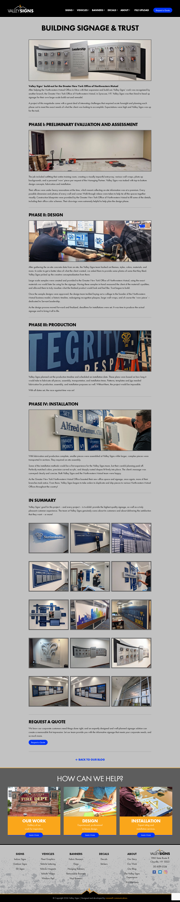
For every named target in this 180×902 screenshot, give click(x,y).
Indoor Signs (20, 859)
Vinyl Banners (76, 878)
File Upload (141, 10)
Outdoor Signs (20, 863)
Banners (97, 10)
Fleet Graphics (48, 859)
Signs (68, 10)
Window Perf (48, 878)
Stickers (104, 863)
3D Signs (20, 868)
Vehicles (82, 10)
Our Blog (132, 868)
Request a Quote (163, 10)
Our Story (132, 859)
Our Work (132, 863)
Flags (76, 863)
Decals (112, 10)
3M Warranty (132, 882)
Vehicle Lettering (48, 863)
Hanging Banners (76, 868)
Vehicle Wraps (48, 873)
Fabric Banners (76, 859)
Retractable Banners (76, 873)
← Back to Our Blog (90, 759)
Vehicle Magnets (48, 868)
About (124, 10)
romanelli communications (116, 898)
